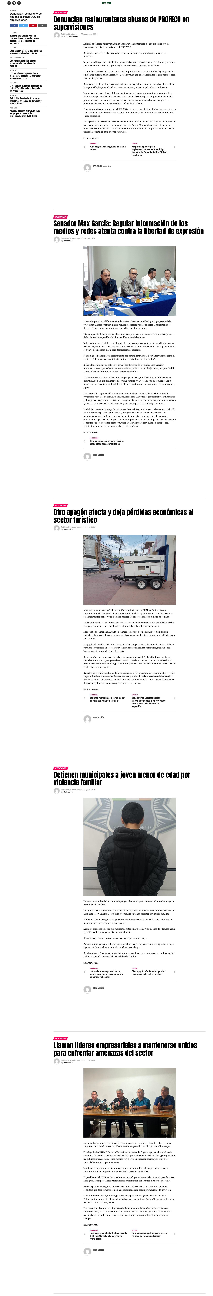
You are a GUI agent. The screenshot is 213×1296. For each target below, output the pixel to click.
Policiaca (13, 57)
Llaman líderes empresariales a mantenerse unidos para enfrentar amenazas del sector (25, 76)
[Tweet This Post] (23, 25)
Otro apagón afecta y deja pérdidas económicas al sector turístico (26, 52)
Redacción (68, 215)
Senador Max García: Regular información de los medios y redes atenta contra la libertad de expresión (25, 39)
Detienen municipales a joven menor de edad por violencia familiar (23, 63)
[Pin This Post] (33, 25)
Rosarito (13, 10)
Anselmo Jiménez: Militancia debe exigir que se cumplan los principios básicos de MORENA (25, 113)
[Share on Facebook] (14, 25)
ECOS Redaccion (71, 36)
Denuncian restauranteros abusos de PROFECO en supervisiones (26, 16)
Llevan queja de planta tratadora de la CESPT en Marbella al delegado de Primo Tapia (26, 88)
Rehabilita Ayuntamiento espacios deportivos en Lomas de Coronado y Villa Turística (25, 101)
